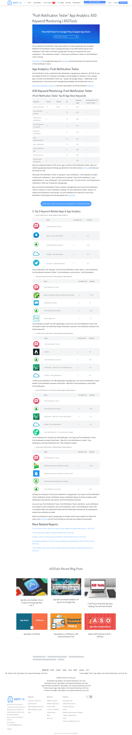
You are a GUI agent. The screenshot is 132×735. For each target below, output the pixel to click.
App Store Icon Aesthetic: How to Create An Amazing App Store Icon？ (31, 602)
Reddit (58, 670)
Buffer (75, 670)
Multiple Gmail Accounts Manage (73, 712)
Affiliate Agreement (53, 703)
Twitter (52, 670)
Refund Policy (51, 712)
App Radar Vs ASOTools (32, 634)
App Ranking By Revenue (35, 706)
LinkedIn (81, 670)
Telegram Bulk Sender (69, 715)
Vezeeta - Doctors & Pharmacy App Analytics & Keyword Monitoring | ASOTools (59, 537)
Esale (64, 718)
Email (70, 670)
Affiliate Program (52, 701)
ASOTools (65, 61)
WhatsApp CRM (67, 701)
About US (50, 718)
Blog (48, 715)
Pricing (68, 3)
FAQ (29, 712)
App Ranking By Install (35, 709)
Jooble (65, 709)
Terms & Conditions (53, 709)
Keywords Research (34, 701)
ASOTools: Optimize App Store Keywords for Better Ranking (66, 204)
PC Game (61, 3)
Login (116, 3)
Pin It (87, 670)
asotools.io (71, 195)
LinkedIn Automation (69, 703)
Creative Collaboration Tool (71, 721)
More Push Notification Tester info (44, 86)
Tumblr (64, 670)
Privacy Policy (51, 706)
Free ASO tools (37, 61)
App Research (32, 703)
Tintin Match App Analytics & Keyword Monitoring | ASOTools (53, 533)
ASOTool (90, 86)
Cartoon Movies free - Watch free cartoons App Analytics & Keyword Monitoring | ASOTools (63, 528)
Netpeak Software (68, 706)
